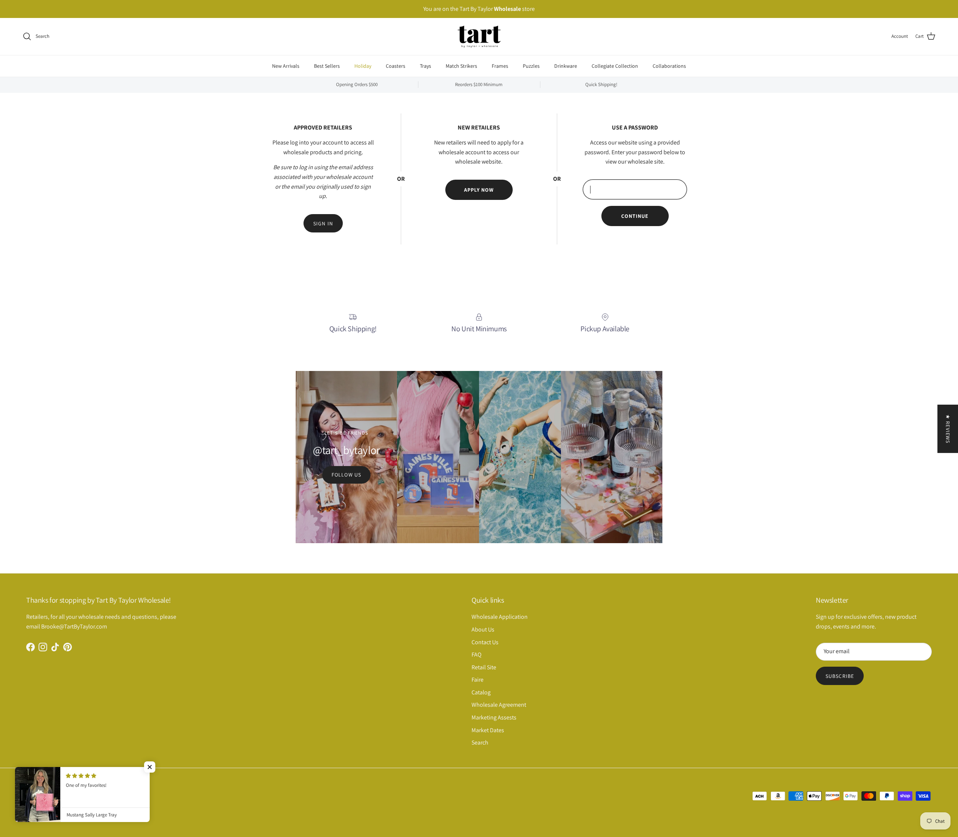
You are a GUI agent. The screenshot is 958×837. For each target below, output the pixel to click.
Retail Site (484, 667)
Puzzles (531, 65)
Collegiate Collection (615, 65)
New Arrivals (285, 65)
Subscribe (840, 676)
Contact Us (485, 642)
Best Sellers (327, 65)
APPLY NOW (479, 189)
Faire (477, 680)
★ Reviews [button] (948, 428)
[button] (149, 767)
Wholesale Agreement (499, 705)
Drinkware (565, 65)
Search (480, 742)
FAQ (477, 654)
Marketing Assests (494, 717)
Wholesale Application (500, 617)
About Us (483, 629)
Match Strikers (461, 65)
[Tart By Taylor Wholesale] (479, 36)
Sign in (323, 223)
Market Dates (488, 730)
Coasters (395, 65)
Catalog (481, 692)
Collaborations (669, 65)
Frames (500, 65)
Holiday (362, 65)
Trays (425, 65)
